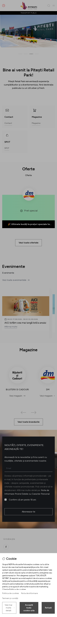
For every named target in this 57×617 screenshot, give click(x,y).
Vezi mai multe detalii (8, 608)
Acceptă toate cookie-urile (29, 608)
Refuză (48, 608)
